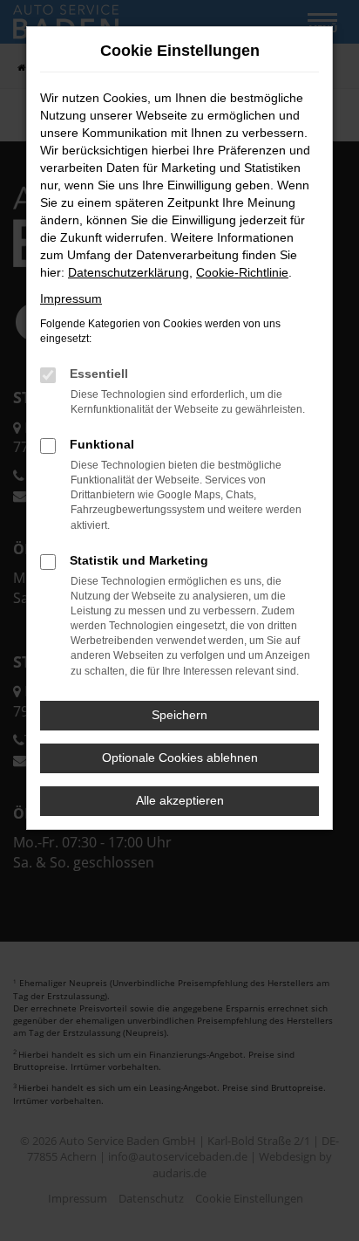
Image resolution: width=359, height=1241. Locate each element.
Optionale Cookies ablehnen (180, 757)
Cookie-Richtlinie (242, 272)
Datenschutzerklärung (128, 272)
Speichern (179, 715)
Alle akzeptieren (180, 800)
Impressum (71, 298)
